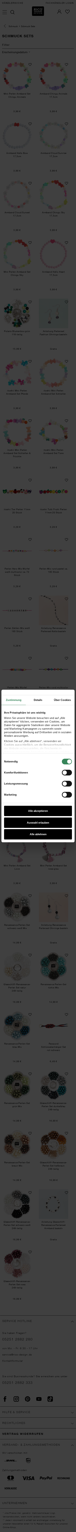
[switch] (67, 772)
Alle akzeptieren (38, 810)
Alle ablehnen (38, 834)
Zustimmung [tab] (14, 699)
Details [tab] (38, 699)
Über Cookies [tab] (62, 699)
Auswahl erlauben (38, 822)
